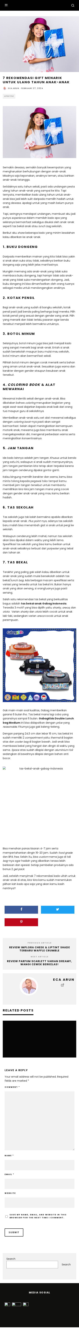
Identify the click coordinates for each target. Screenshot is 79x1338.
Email (9, 1174)
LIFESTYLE (9, 96)
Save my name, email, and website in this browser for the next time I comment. (38, 1216)
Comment (12, 1087)
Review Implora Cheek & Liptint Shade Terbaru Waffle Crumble (39, 949)
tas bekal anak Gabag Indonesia (43, 603)
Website (10, 1193)
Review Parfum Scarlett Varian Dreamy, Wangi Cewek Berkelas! (39, 962)
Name (9, 1155)
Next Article (40, 956)
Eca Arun (13, 88)
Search (10, 1259)
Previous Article (40, 942)
